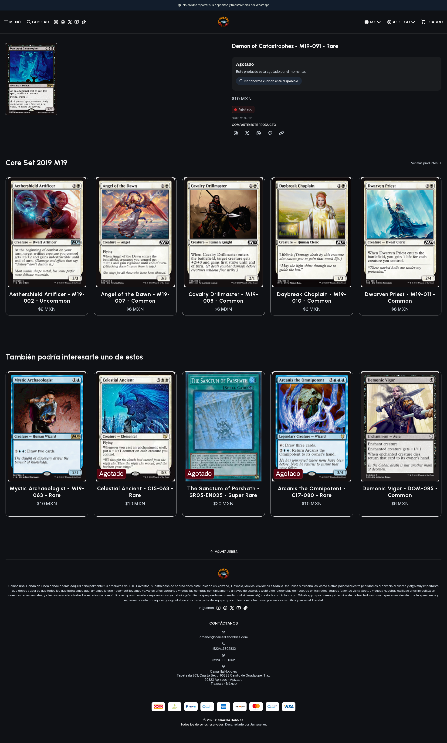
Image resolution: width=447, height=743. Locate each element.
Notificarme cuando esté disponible (271, 81)
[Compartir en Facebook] (236, 133)
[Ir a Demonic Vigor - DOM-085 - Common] (400, 426)
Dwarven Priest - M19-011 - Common (400, 297)
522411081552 (223, 660)
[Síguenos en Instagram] (56, 22)
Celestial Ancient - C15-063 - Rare (135, 491)
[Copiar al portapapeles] (281, 133)
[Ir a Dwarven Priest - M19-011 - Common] (400, 232)
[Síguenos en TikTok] (83, 22)
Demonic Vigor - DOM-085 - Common (400, 491)
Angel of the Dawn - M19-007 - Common (135, 297)
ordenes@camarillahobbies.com (224, 637)
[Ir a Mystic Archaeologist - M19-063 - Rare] (47, 426)
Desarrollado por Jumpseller (245, 724)
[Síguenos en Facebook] (63, 22)
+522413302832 (223, 648)
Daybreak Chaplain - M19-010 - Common (311, 297)
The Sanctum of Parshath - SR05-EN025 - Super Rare (223, 491)
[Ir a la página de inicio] (223, 22)
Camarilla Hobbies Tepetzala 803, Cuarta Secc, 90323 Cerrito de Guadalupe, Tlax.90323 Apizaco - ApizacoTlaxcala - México (223, 678)
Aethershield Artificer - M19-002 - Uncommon (47, 297)
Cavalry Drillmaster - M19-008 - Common (223, 297)
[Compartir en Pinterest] (270, 133)
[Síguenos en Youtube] (76, 22)
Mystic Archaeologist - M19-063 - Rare (47, 491)
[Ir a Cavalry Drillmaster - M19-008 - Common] (223, 232)
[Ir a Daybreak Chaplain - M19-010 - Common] (312, 232)
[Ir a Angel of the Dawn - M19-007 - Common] (135, 232)
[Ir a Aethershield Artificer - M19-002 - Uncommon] (47, 232)
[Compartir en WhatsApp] (259, 133)
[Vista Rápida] (79, 232)
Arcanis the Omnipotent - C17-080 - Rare (312, 491)
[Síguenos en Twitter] (70, 22)
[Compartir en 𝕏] (247, 133)
